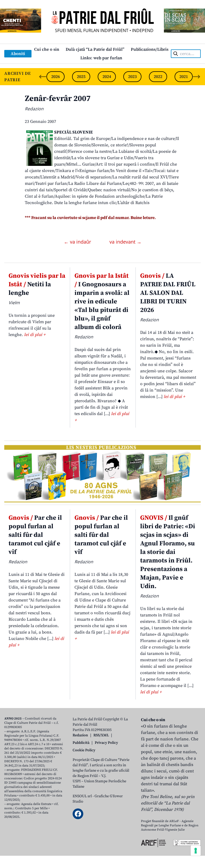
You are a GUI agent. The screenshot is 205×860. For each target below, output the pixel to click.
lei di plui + (34, 334)
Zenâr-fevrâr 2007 (57, 98)
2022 (158, 76)
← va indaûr (78, 242)
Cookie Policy (84, 750)
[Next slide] (196, 76)
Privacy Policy (106, 742)
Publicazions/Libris (149, 49)
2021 (183, 76)
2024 (106, 76)
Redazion (80, 735)
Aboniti (18, 53)
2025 (81, 76)
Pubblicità (81, 742)
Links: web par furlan (101, 58)
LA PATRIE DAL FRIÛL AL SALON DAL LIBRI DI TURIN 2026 (167, 293)
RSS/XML (101, 735)
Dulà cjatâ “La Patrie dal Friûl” (95, 49)
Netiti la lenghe (37, 284)
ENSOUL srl (82, 796)
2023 (132, 76)
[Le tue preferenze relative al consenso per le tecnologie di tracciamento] (196, 851)
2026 (55, 76)
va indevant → (125, 242)
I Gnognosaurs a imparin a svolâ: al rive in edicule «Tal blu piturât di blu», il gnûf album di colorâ (101, 301)
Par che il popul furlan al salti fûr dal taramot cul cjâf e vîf (35, 535)
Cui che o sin (46, 49)
